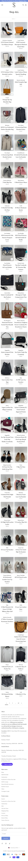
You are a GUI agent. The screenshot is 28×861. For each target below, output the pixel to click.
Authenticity (4, 777)
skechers (21, 492)
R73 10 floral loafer (21, 577)
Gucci (7, 70)
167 (18, 703)
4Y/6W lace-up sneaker (21, 381)
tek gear (21, 664)
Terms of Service (5, 820)
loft (21, 692)
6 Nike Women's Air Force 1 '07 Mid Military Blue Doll (7, 609)
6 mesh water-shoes (21, 182)
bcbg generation (7, 465)
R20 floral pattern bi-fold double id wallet (20, 238)
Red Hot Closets (5, 786)
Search (3, 799)
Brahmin (7, 125)
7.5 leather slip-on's (21, 522)
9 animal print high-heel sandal (7, 496)
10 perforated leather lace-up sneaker (7, 579)
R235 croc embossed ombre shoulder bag (7, 128)
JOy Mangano (7, 320)
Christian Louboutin (7, 40)
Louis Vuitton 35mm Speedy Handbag (21, 73)
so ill (21, 205)
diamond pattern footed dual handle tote (7, 325)
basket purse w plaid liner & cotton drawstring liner (20, 639)
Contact (3, 813)
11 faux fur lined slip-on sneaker (21, 551)
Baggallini (7, 350)
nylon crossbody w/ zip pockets (7, 296)
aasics (7, 692)
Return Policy (4, 818)
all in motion (21, 180)
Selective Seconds (21, 80)
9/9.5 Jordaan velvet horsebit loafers (7, 73)
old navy (7, 378)
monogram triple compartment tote (21, 296)
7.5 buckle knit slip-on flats (7, 209)
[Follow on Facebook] (2, 843)
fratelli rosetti (20, 153)
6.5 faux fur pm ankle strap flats (7, 468)
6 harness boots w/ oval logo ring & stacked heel (21, 439)
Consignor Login (5, 791)
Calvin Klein (7, 293)
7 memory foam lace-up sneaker (21, 496)
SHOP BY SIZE (4, 774)
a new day (7, 492)
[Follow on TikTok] (9, 843)
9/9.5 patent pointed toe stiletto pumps (7, 43)
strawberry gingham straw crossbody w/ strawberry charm (20, 325)
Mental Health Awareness (7, 784)
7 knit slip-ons (7, 182)
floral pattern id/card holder (7, 266)
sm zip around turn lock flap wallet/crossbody (7, 439)
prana (7, 664)
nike (21, 378)
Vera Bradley (7, 233)
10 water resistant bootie (20, 209)
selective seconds (7, 617)
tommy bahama (7, 180)
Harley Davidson (21, 435)
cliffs (21, 605)
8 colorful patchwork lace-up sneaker (20, 156)
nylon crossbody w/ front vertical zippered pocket (21, 410)
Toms (21, 465)
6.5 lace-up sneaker (7, 549)
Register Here (22, 1)
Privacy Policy (4, 815)
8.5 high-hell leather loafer (7, 523)
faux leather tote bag (7, 381)
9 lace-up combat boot (20, 608)
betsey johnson (21, 320)
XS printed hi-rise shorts (7, 695)
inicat (7, 405)
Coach (7, 97)
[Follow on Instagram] (6, 843)
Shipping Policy (5, 810)
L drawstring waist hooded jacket (21, 128)
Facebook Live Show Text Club (8, 779)
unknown (7, 205)
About (2, 789)
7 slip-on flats (20, 467)
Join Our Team (4, 808)
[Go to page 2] (21, 703)
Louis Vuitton (21, 40)
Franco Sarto (7, 520)
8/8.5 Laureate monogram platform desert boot (21, 44)
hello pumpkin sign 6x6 (21, 83)
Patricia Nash (21, 263)
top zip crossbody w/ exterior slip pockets (20, 267)
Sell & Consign (4, 781)
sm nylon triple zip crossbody (21, 353)
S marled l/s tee (21, 694)
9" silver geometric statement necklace (7, 620)
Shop (2, 772)
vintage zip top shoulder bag (7, 101)
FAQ (2, 806)
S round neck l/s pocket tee (7, 668)
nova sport (20, 125)
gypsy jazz (20, 547)
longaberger (21, 635)
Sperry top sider (21, 575)
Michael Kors (21, 293)
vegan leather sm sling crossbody (7, 408)
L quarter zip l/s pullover (21, 668)
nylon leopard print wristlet (7, 353)
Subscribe (6, 838)
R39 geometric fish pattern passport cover (7, 238)
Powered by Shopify (20, 851)
